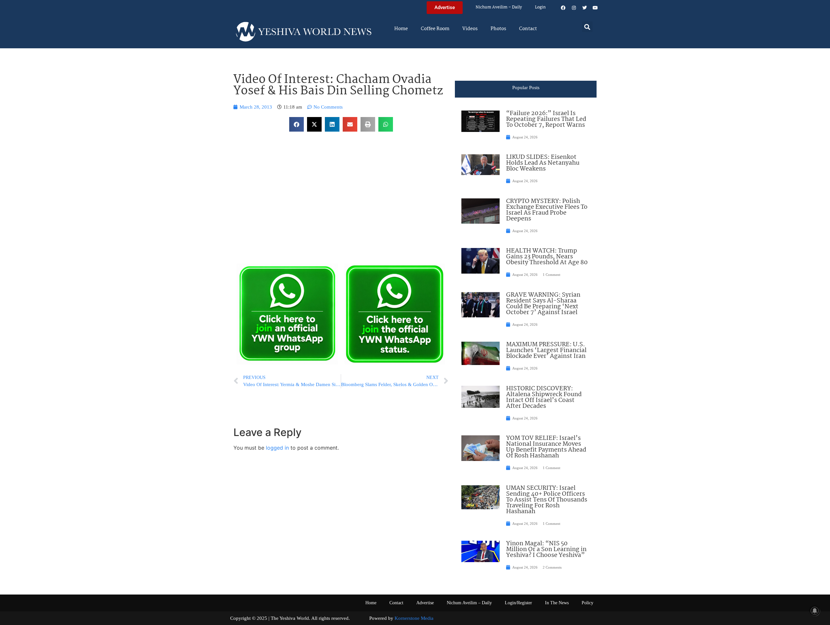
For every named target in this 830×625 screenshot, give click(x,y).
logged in (277, 447)
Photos (498, 29)
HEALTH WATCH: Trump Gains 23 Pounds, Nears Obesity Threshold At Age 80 (547, 256)
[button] (587, 26)
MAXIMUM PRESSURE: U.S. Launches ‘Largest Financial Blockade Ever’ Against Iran (546, 350)
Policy (587, 602)
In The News (557, 602)
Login (540, 7)
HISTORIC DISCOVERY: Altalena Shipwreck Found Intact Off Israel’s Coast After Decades (544, 397)
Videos (470, 29)
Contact (528, 29)
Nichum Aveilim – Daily (499, 7)
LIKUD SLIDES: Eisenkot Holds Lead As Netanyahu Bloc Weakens (542, 163)
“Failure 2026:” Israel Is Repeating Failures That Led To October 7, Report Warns (546, 119)
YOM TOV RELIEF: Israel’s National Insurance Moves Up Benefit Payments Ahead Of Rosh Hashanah (546, 447)
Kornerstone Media (414, 618)
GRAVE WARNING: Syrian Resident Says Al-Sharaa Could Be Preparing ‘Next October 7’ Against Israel (543, 303)
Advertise (425, 602)
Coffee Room (435, 29)
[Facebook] (563, 7)
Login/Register (518, 602)
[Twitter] (584, 7)
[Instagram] (573, 7)
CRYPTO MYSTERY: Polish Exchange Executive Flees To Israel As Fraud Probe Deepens (546, 210)
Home (401, 29)
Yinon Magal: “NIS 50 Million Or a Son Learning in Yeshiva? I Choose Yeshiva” (546, 549)
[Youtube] (595, 7)
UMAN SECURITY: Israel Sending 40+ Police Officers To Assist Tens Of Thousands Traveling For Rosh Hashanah (546, 499)
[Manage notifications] (815, 611)
